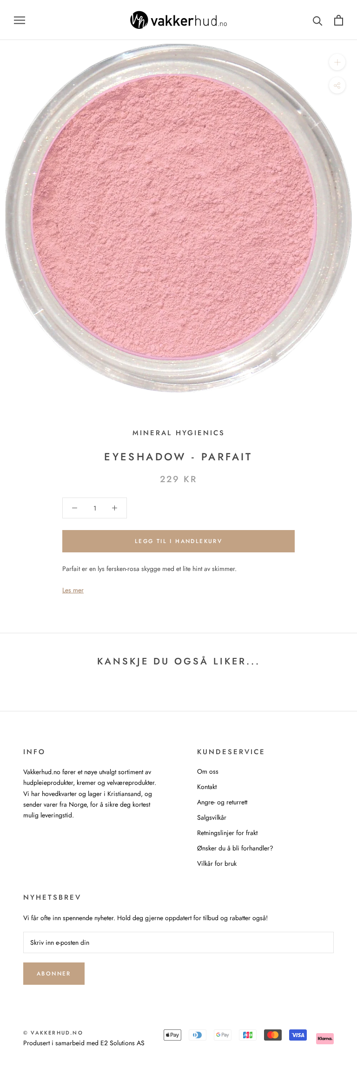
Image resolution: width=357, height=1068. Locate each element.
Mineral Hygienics (178, 433)
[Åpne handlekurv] (338, 20)
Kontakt (207, 786)
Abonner (54, 973)
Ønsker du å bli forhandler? (235, 848)
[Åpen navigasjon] (19, 20)
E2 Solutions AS (122, 1043)
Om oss (207, 771)
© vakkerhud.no (53, 1032)
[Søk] (318, 20)
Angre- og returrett (222, 802)
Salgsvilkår (211, 817)
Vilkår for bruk (217, 863)
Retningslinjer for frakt (227, 832)
